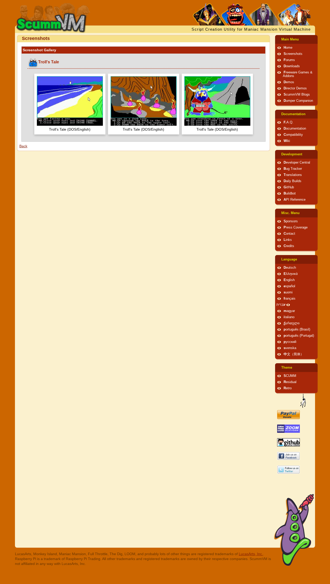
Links (288, 240)
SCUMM (290, 376)
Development (291, 154)
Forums (289, 60)
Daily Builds (292, 181)
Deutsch (290, 267)
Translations (293, 175)
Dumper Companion (298, 101)
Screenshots (293, 54)
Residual (290, 382)
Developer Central (297, 162)
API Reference (295, 199)
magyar (289, 311)
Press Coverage (296, 227)
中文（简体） (294, 354)
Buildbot (290, 193)
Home (288, 47)
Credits (289, 246)
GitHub (289, 187)
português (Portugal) (299, 335)
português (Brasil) (297, 329)
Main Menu (290, 39)
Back (23, 146)
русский (290, 342)
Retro (288, 388)
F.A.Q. (288, 122)
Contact (289, 233)
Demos (289, 82)
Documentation (293, 114)
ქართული (292, 323)
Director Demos (295, 88)
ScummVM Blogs (297, 94)
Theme (286, 367)
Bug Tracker (293, 169)
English (289, 280)
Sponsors (291, 221)
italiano (289, 317)
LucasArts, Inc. (251, 554)
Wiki (287, 141)
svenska (290, 348)
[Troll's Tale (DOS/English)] (70, 101)
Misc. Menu (290, 213)
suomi (288, 292)
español (289, 286)
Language (289, 259)
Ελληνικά (291, 274)
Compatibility (293, 135)
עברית (280, 305)
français (289, 298)
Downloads (292, 66)
